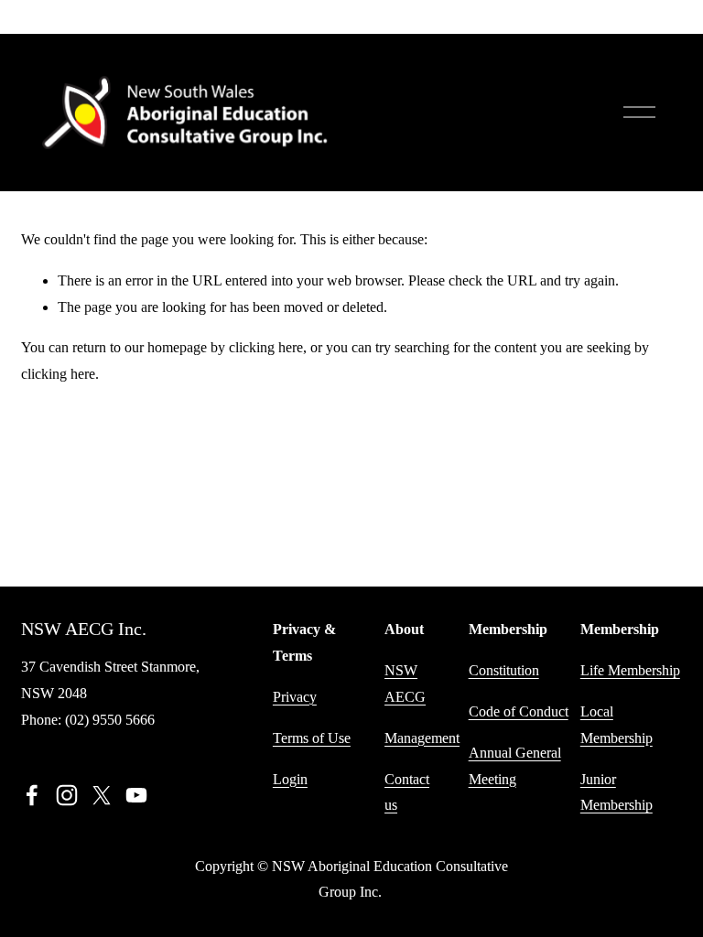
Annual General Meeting (515, 766)
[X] (102, 795)
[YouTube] (136, 795)
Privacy (295, 697)
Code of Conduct (518, 711)
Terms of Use (312, 738)
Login (290, 779)
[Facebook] (32, 795)
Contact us (406, 792)
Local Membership (616, 725)
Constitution (504, 670)
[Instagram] (67, 795)
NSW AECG (405, 683)
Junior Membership (616, 792)
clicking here (266, 347)
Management (422, 738)
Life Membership (630, 670)
